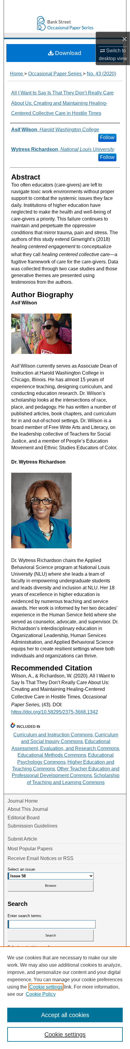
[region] (65, 997)
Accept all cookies (65, 1015)
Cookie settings (46, 986)
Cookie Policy (41, 994)
